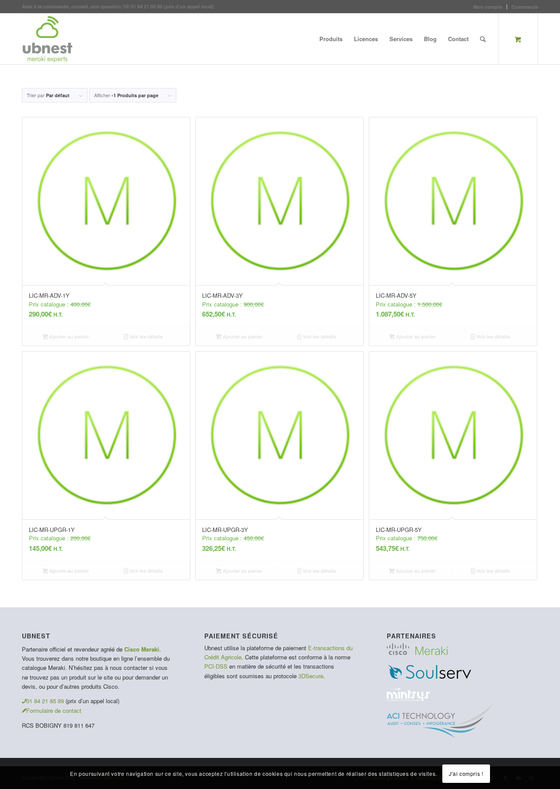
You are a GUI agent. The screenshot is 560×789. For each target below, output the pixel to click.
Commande (524, 7)
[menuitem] (488, 6)
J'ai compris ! (466, 773)
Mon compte (487, 7)
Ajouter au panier (68, 336)
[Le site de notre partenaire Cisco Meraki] (417, 652)
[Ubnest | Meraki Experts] (47, 39)
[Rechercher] (482, 39)
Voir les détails (145, 336)
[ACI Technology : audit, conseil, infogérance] (440, 735)
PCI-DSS (216, 666)
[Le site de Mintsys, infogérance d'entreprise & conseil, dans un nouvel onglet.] (408, 698)
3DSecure (310, 676)
